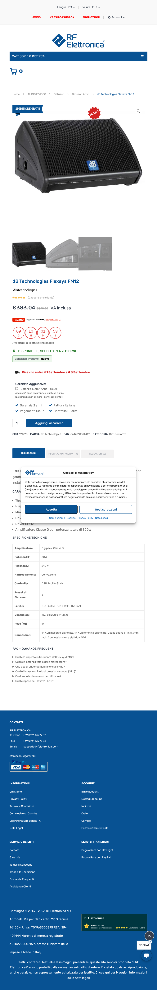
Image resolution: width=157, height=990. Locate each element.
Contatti (14, 850)
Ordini (84, 813)
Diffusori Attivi (80, 94)
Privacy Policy (85, 517)
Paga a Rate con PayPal (95, 857)
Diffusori (59, 94)
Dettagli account (91, 799)
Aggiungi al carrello (49, 423)
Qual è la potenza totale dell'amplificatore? (40, 662)
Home (16, 94)
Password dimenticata (95, 828)
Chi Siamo (16, 791)
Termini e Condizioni (22, 806)
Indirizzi (86, 806)
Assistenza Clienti (20, 886)
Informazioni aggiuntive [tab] (63, 453)
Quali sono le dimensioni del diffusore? (38, 676)
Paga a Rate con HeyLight (97, 850)
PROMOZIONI (91, 17)
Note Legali (101, 517)
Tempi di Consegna (21, 864)
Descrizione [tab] (28, 453)
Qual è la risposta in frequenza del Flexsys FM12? (44, 657)
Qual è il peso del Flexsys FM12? (34, 681)
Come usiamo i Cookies (62, 517)
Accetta (51, 509)
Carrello (86, 820)
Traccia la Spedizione (22, 872)
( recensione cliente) (41, 297)
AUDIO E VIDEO (37, 94)
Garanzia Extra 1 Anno (39, 389)
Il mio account (89, 791)
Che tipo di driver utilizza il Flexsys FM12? (40, 666)
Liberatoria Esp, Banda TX (25, 820)
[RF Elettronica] (78, 40)
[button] (138, 111)
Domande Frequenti (22, 879)
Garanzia (15, 857)
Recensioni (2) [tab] (97, 453)
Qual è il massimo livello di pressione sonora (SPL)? (45, 671)
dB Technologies (51, 434)
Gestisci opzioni (106, 509)
